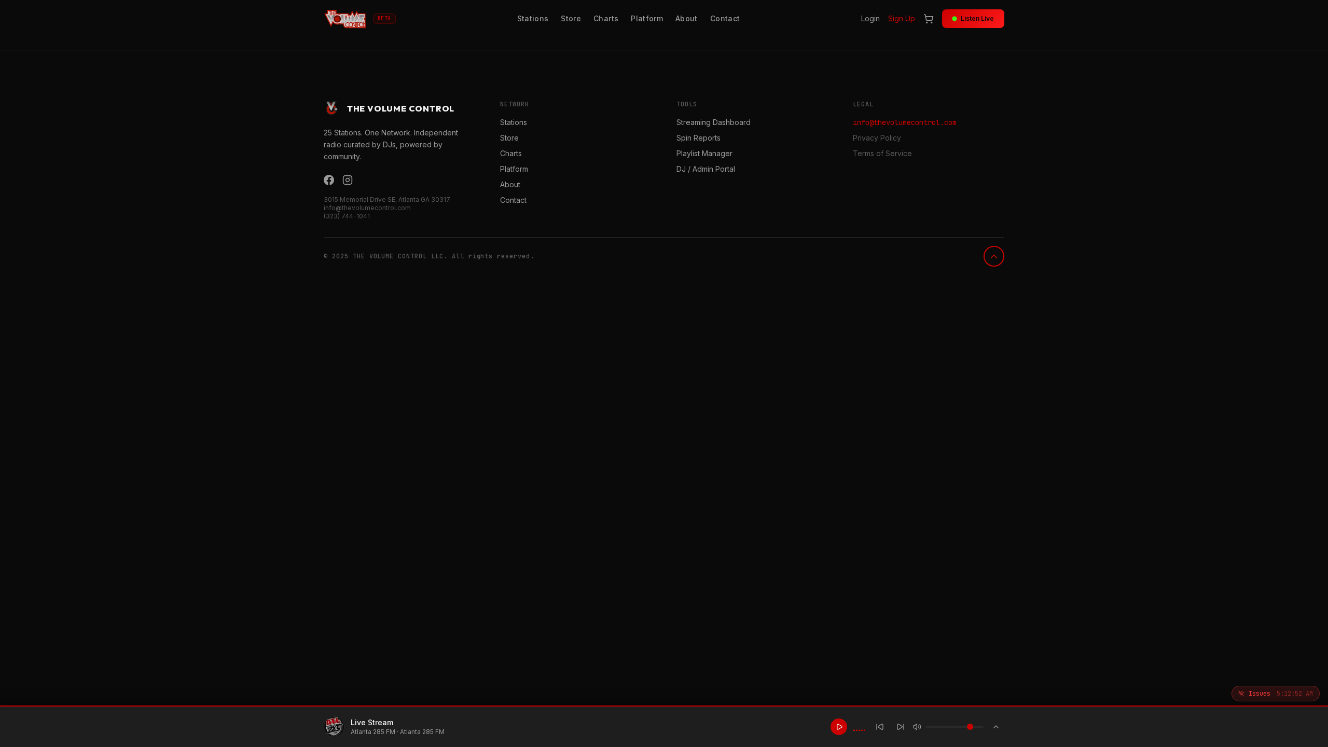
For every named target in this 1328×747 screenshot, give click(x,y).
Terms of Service (882, 153)
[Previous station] (880, 726)
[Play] (839, 726)
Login (870, 18)
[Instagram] (347, 180)
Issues (1281, 693)
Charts (605, 18)
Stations (533, 18)
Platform (647, 18)
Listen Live (977, 18)
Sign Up (901, 18)
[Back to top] (994, 256)
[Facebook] (329, 180)
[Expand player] (996, 726)
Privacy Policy (877, 137)
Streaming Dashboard (713, 122)
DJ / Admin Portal (705, 168)
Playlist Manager (704, 153)
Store (571, 18)
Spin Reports (698, 137)
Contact (725, 18)
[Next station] (900, 726)
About (686, 18)
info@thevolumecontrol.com (905, 122)
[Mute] (917, 727)
